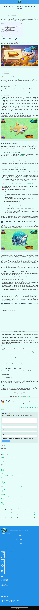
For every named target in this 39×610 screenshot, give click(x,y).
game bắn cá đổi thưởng (27, 183)
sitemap (8, 533)
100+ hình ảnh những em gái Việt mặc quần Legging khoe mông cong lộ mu (15, 559)
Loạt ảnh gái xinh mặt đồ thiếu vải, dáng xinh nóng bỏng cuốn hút (13, 475)
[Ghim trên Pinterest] (22, 393)
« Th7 (2, 521)
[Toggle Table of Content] (21, 23)
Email (3, 429)
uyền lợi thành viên (5, 584)
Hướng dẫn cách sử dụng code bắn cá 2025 (8, 27)
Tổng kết (2, 36)
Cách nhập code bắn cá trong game (7, 28)
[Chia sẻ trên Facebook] (17, 393)
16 (34, 514)
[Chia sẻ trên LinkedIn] (24, 393)
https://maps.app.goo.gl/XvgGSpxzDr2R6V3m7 (8, 601)
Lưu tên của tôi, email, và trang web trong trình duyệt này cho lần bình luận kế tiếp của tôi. (18, 438)
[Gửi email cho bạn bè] (20, 393)
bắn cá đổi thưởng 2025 (21, 155)
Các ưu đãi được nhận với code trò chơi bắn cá (8, 30)
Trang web (3, 434)
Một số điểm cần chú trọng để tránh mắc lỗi (7, 29)
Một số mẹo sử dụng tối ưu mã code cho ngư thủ (8, 32)
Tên (3, 425)
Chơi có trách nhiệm (4, 585)
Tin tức (18, 396)
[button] (1, 2)
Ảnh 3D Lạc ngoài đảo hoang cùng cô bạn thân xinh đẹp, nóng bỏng (14, 486)
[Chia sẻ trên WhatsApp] (15, 393)
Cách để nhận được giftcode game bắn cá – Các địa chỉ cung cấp (11, 26)
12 (11, 514)
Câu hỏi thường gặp (4, 586)
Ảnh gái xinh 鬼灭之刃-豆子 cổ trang (10, 457)
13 (17, 514)
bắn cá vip (3, 98)
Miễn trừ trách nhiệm (4, 581)
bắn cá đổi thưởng (15, 79)
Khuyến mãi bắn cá (27, 396)
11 (5, 514)
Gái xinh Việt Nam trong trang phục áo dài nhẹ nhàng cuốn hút (13, 496)
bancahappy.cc (6, 596)
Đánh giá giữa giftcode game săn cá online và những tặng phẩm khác (11, 31)
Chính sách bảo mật (4, 580)
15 (28, 514)
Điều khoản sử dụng (4, 579)
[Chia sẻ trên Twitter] (18, 393)
